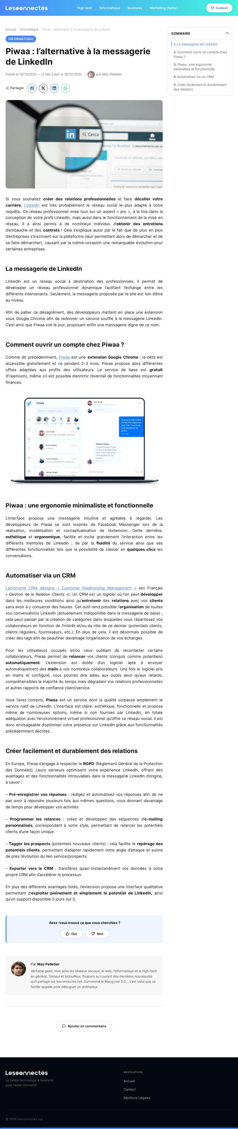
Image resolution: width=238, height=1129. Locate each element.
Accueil (11, 29)
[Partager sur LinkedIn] (54, 88)
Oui (74, 934)
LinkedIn (32, 205)
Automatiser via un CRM (195, 77)
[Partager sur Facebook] (32, 88)
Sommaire (180, 33)
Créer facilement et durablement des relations (200, 87)
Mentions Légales (137, 1098)
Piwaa (64, 357)
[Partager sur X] (43, 88)
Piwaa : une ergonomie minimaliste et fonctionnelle (194, 66)
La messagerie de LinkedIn (197, 44)
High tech (84, 8)
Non (100, 934)
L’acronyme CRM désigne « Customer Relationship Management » (71, 588)
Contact (222, 8)
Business (135, 8)
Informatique (109, 8)
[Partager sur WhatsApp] (65, 88)
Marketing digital (163, 8)
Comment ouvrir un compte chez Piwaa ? (200, 54)
